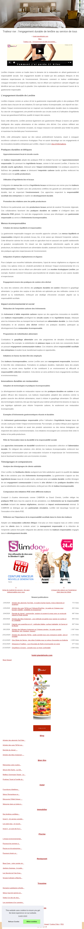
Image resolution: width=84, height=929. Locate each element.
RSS (62, 924)
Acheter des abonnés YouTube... (14, 740)
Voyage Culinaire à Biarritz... (12, 878)
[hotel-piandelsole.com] (42, 14)
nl (46, 926)
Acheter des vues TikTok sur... (13, 745)
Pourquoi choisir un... (10, 853)
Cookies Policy (55, 924)
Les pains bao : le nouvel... (12, 824)
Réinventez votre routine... (12, 765)
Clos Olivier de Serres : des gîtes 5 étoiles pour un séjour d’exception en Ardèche (40, 640)
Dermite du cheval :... (10, 750)
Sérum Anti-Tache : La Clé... (12, 770)
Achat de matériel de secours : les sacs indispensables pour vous (16, 591)
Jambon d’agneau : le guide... (13, 868)
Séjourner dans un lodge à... (12, 804)
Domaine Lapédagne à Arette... (13, 888)
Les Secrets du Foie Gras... (12, 873)
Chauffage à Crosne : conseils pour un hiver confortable (31, 647)
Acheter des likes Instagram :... (13, 755)
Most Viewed (7, 660)
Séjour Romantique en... (11, 794)
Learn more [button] (22, 916)
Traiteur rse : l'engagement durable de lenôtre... (39, 42)
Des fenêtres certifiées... (11, 814)
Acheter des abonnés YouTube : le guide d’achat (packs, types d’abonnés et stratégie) (38, 603)
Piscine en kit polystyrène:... (12, 848)
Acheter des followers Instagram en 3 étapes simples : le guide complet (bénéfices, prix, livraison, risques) (36, 630)
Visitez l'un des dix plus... (11, 898)
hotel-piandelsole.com (40, 36)
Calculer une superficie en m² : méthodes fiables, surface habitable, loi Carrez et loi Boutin (39, 625)
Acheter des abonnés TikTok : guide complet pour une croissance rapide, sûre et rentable (39, 635)
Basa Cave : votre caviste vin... (13, 863)
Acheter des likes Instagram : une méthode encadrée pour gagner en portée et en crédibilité (39, 619)
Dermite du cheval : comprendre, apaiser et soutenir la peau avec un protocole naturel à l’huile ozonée (39, 614)
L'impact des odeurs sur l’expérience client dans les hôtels (64, 591)
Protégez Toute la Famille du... (13, 779)
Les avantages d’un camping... (13, 902)
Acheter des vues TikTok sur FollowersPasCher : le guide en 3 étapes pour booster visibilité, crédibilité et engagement (37, 609)
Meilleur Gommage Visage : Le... (14, 774)
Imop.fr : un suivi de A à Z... (12, 829)
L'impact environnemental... (12, 839)
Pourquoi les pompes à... (11, 843)
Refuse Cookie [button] (13, 921)
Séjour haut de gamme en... (12, 893)
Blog (39, 39)
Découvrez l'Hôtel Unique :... (12, 799)
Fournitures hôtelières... (11, 789)
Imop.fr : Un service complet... (13, 819)
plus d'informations (58, 144)
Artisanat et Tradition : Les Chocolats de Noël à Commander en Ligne (36, 644)
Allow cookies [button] (31, 921)
